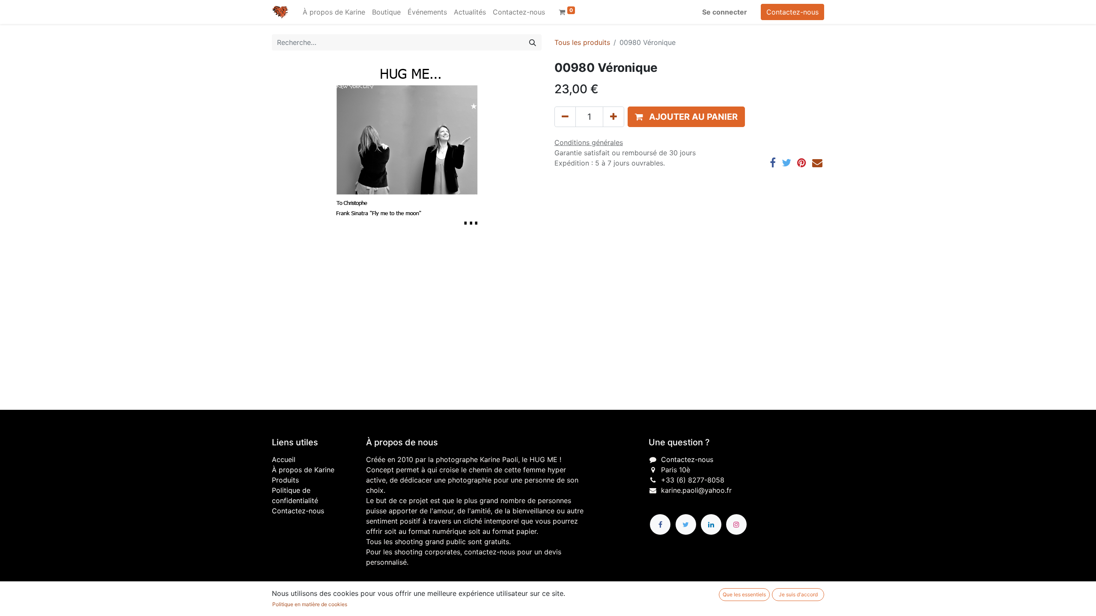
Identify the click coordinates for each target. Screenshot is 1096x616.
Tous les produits (582, 42)
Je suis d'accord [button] (798, 594)
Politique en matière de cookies (309, 604)
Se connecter (724, 12)
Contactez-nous (792, 12)
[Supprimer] (565, 117)
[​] (660, 524)
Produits (285, 480)
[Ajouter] (613, 117)
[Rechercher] (533, 42)
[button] (686, 117)
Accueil (283, 459)
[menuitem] (334, 12)
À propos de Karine (303, 469)
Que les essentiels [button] (744, 594)
